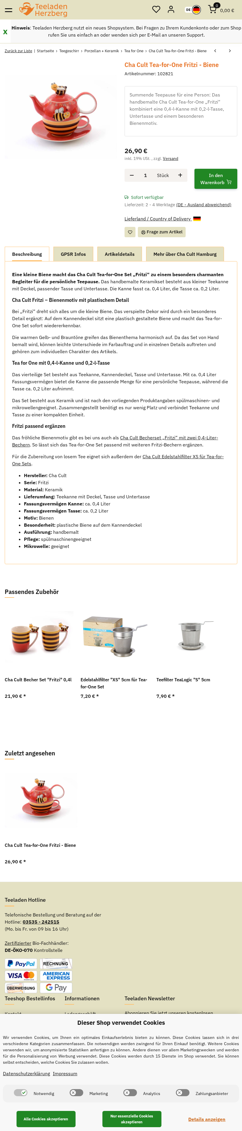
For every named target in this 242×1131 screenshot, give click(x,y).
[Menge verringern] (132, 175)
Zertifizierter (18, 943)
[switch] (20, 1092)
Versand (170, 158)
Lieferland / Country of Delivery (158, 219)
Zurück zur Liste (18, 50)
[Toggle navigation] (8, 9)
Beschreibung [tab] (27, 254)
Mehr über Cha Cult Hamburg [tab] (185, 254)
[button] (156, 9)
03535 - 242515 (41, 922)
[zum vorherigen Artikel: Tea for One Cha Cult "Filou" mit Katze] (215, 51)
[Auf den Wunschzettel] (130, 232)
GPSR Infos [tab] (73, 254)
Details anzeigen (206, 1119)
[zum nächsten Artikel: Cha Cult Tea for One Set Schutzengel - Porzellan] (230, 51)
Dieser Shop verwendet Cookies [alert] (121, 1023)
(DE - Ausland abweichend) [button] (203, 204)
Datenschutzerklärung (26, 1073)
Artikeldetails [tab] (120, 254)
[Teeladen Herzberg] (43, 10)
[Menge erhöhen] (180, 175)
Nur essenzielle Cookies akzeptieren (131, 1119)
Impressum (65, 1073)
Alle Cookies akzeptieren (46, 1119)
